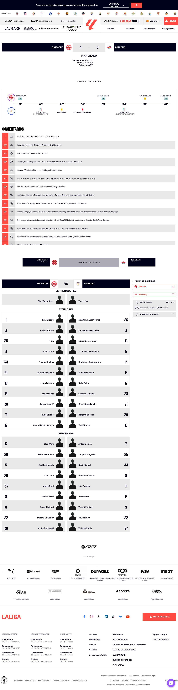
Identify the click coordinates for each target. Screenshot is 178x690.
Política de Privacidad (119, 680)
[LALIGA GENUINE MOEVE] (71, 29)
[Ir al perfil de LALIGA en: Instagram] (91, 616)
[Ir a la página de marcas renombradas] (4, 680)
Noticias (130, 28)
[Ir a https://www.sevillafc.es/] (158, 14)
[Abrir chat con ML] (171, 683)
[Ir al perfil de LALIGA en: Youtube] (127, 616)
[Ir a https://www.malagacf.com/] (92, 14)
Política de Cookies (138, 680)
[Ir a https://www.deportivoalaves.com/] (50, 14)
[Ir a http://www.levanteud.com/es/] (83, 14)
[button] (12, 28)
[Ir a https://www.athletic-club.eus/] (17, 14)
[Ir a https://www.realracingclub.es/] (100, 14)
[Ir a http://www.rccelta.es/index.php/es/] (42, 14)
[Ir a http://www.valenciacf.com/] (166, 14)
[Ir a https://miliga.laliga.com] (171, 21)
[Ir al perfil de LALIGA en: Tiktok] (113, 616)
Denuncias (18, 680)
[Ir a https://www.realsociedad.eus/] (150, 14)
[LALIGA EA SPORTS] (12, 29)
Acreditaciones (44, 680)
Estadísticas (149, 28)
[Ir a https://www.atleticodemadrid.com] (25, 14)
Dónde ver (68, 21)
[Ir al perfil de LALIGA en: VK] (120, 616)
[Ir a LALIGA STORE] (129, 21)
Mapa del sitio (30, 680)
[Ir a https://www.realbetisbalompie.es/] (133, 14)
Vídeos (110, 28)
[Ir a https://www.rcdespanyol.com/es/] (125, 14)
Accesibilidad (133, 676)
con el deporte (41, 21)
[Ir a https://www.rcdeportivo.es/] (117, 14)
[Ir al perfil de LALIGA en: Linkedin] (106, 616)
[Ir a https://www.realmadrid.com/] (141, 14)
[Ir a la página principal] (91, 31)
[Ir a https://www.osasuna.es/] (34, 14)
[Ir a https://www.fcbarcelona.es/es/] (67, 14)
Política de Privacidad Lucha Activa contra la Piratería (128, 685)
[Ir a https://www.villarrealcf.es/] (175, 14)
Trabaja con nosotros (61, 680)
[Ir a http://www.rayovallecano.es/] (108, 14)
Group (111, 21)
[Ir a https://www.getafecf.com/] (75, 14)
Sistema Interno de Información (113, 676)
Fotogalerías (168, 28)
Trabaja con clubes (79, 680)
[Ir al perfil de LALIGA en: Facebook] (84, 616)
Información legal (148, 676)
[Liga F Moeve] (49, 29)
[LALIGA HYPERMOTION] (30, 29)
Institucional (14, 21)
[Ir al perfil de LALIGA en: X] (98, 616)
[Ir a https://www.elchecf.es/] (58, 14)
